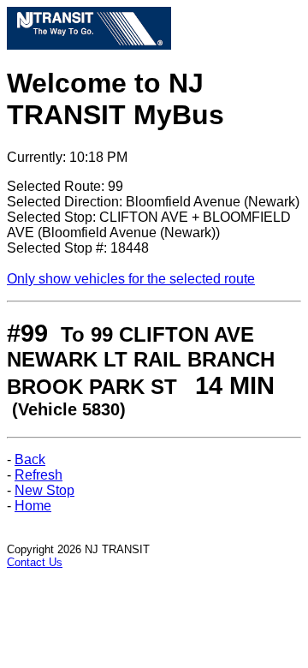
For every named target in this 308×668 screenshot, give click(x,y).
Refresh (38, 475)
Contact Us (34, 562)
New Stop (44, 490)
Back (30, 459)
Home (33, 505)
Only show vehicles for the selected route (131, 278)
